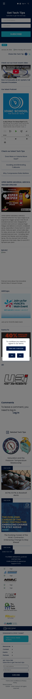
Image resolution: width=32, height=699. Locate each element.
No (20, 355)
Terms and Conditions (16, 348)
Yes (12, 355)
